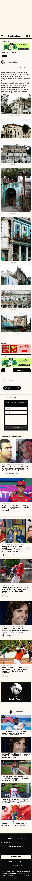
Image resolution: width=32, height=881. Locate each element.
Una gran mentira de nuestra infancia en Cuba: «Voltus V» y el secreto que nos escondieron (14, 823)
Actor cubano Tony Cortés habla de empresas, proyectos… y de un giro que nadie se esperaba (15, 468)
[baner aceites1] (16, 46)
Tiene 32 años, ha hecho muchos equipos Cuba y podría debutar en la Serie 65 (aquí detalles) (15, 801)
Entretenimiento (15, 464)
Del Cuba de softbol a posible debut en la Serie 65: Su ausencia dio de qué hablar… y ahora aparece (15, 508)
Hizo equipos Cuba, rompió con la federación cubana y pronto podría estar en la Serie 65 (15, 778)
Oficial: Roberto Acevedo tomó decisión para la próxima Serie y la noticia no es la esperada (15, 733)
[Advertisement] (16, 17)
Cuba (4, 380)
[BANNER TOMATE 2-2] (16, 348)
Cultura (8, 464)
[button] (2, 36)
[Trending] (29, 520)
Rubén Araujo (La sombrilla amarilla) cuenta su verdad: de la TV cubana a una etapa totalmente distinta (15, 548)
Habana (11, 380)
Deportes (8, 503)
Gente (22, 464)
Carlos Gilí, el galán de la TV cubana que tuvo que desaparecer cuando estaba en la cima (16, 630)
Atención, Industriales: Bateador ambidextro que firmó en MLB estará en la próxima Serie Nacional (15, 590)
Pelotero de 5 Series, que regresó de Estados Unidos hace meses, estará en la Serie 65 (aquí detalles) (15, 670)
